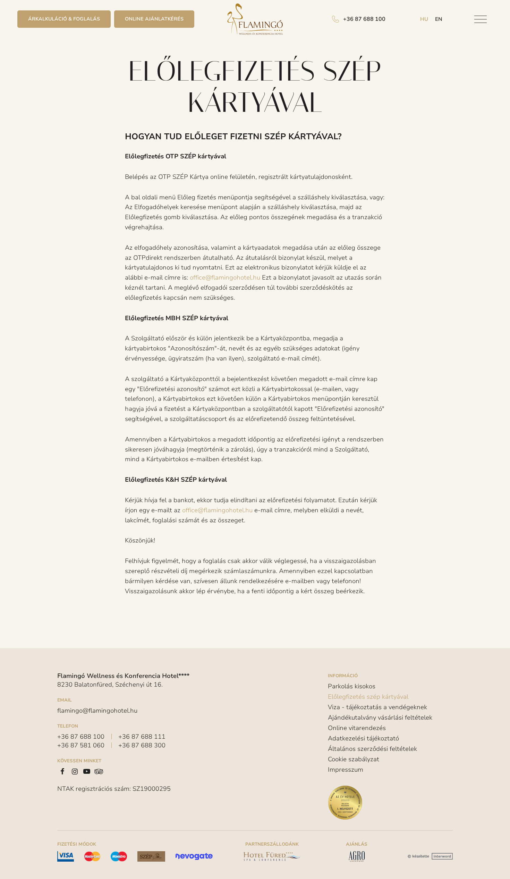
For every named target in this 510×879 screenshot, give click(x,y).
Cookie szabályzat (353, 759)
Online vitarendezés (357, 728)
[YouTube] (87, 771)
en (438, 19)
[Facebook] (62, 771)
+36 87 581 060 (80, 745)
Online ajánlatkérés (154, 19)
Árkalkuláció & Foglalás (64, 19)
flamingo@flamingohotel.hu (97, 710)
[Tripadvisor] (99, 771)
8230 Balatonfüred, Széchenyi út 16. (110, 684)
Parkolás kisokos (351, 686)
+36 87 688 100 (80, 736)
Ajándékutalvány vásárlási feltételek (380, 717)
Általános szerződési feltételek (372, 749)
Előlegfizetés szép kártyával (368, 697)
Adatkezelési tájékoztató (363, 738)
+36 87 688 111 (141, 736)
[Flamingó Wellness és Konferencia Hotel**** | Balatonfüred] (255, 19)
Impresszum (345, 769)
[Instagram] (74, 771)
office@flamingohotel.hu (225, 277)
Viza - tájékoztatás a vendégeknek (377, 707)
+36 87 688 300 (141, 745)
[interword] (429, 856)
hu (424, 19)
